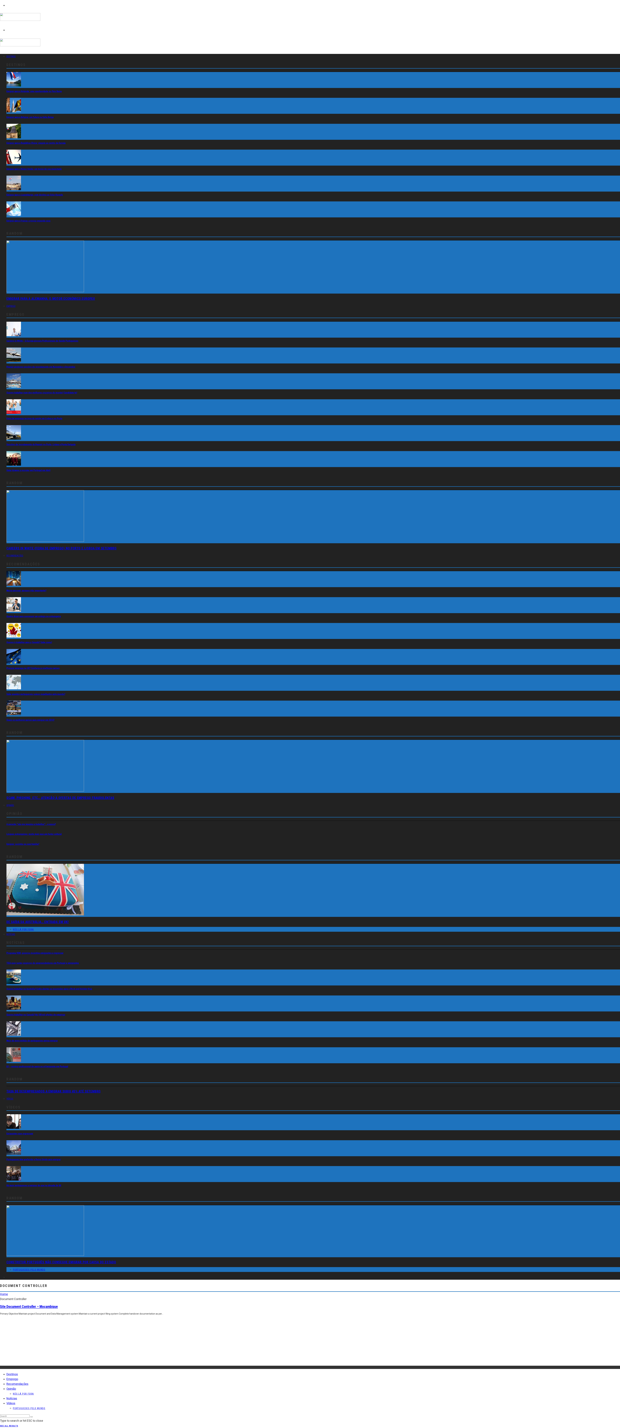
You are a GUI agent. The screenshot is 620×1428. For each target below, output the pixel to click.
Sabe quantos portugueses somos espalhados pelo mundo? (35, 694)
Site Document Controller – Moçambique (29, 1307)
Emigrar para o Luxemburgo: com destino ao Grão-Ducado (34, 195)
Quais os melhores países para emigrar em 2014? (30, 720)
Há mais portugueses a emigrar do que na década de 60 (33, 1185)
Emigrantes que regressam (19, 1133)
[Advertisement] (97, 1343)
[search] (31, 1416)
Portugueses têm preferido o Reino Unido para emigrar (33, 1159)
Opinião (10, 805)
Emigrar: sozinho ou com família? (22, 844)
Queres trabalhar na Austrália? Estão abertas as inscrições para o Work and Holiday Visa (49, 989)
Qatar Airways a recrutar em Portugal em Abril (28, 470)
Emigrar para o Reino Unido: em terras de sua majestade (34, 169)
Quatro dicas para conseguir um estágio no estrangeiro (33, 616)
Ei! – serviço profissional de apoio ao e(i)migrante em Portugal (37, 1066)
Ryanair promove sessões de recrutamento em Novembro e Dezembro (40, 367)
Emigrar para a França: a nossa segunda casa (28, 220)
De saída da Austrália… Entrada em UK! (37, 922)
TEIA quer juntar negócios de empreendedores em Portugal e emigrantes (42, 963)
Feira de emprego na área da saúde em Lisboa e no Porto (34, 418)
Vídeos (9, 1098)
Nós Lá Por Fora (23, 929)
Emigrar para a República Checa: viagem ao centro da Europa (36, 143)
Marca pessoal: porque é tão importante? (26, 590)
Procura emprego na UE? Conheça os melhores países (33, 668)
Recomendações (14, 555)
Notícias (10, 934)
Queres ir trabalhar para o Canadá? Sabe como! (29, 642)
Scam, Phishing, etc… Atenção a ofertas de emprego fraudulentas (60, 798)
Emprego (11, 306)
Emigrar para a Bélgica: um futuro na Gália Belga (30, 117)
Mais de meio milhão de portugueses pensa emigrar (32, 1040)
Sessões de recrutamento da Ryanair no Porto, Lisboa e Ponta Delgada (41, 444)
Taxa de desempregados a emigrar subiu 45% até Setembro (53, 1091)
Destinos (11, 56)
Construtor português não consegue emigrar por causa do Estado (61, 1262)
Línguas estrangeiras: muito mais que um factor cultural (34, 834)
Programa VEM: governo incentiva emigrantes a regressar (34, 953)
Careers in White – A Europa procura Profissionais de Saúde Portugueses (42, 341)
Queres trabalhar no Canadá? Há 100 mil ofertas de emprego (35, 1014)
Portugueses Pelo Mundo (29, 1269)
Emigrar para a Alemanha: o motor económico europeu (50, 299)
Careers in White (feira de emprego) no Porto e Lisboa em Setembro (61, 548)
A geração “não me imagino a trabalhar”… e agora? (31, 824)
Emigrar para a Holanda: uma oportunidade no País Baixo (34, 91)
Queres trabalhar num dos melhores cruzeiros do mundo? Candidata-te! (41, 392)
